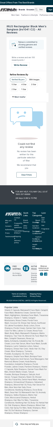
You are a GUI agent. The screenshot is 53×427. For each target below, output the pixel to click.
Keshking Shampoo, (23, 390)
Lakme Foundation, (16, 325)
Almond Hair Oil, (20, 385)
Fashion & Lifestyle (29, 15)
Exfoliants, (14, 341)
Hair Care (34, 227)
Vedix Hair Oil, (35, 349)
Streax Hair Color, (21, 349)
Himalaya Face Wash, (30, 315)
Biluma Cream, (19, 361)
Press (7, 233)
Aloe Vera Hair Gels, (17, 387)
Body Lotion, (29, 325)
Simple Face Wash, (21, 356)
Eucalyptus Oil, (18, 354)
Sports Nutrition (39, 232)
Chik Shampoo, (14, 405)
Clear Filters (26, 175)
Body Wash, (15, 333)
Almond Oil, (29, 336)
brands (22, 9)
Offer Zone (25, 227)
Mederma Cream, (22, 313)
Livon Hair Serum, (18, 343)
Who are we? (8, 222)
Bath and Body (43, 220)
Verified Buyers (18, 79)
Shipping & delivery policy (17, 239)
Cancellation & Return (19, 232)
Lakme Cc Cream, (24, 331)
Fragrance (45, 229)
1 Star (23, 89)
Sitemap (26, 231)
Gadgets (39, 249)
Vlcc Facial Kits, (14, 379)
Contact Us (17, 219)
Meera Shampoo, (28, 405)
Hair (43, 225)
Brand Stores (25, 221)
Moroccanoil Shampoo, (20, 397)
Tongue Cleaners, (18, 377)
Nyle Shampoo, (20, 369)
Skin (43, 232)
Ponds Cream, (19, 328)
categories (12, 9)
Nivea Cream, (21, 320)
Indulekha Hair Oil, (27, 341)
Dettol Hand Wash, (30, 379)
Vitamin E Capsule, (12, 310)
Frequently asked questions (18, 225)
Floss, (29, 385)
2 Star (14, 89)
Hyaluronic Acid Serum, (19, 359)
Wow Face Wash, (33, 343)
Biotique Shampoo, (20, 374)
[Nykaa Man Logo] (3, 9)
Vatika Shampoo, (21, 395)
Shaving (35, 222)
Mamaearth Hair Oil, (30, 392)
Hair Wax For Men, (21, 400)
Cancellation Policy (19, 296)
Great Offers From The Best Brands (17, 2)
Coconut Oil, (15, 323)
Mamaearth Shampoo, (29, 333)
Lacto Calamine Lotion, (23, 346)
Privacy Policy (35, 296)
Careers (8, 226)
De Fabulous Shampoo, (21, 410)
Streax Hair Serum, (29, 323)
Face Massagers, (37, 359)
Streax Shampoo (21, 413)
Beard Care (38, 221)
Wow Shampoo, (17, 351)
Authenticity (9, 230)
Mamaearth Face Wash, (30, 310)
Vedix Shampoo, (34, 408)
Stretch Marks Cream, (18, 372)
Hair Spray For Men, (18, 408)
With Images (34, 79)
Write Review (20, 65)
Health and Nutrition (35, 247)
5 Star (14, 84)
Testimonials (10, 236)
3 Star (33, 84)
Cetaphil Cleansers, (17, 338)
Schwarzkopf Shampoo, (24, 382)
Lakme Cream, (18, 367)
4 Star (23, 84)
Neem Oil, (30, 377)
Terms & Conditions (19, 294)
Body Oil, (34, 403)
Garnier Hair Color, (34, 328)
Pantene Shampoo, (33, 367)
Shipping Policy (35, 294)
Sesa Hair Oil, (15, 392)
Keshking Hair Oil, (22, 403)
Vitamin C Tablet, (21, 318)
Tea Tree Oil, (19, 336)
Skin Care (15, 15)
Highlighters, (15, 315)
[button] (18, 97)
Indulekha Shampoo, (23, 364)
